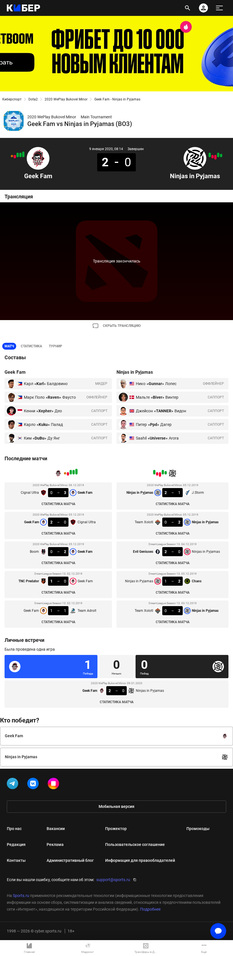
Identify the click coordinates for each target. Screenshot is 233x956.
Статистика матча (58, 504)
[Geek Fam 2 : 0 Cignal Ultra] (20, 155)
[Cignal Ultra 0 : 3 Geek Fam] (23, 154)
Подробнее (150, 909)
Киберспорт (12, 99)
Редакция (16, 844)
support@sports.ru (113, 879)
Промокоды (197, 828)
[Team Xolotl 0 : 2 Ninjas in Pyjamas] (210, 155)
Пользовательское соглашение (135, 844)
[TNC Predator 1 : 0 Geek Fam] (15, 156)
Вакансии (56, 828)
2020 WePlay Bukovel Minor (66, 99)
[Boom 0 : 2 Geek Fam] (17, 155)
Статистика (31, 346)
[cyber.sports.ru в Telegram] (13, 784)
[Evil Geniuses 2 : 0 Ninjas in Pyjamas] (215, 157)
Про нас (14, 828)
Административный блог (70, 860)
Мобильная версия (116, 806)
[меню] (219, 8)
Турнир (55, 346)
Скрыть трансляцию (122, 326)
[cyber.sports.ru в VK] (34, 784)
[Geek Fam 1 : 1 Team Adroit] (12, 156)
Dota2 (33, 99)
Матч (9, 346)
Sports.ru (21, 895)
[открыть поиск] (187, 8)
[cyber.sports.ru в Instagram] (54, 784)
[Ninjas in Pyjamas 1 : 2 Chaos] (212, 156)
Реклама (55, 844)
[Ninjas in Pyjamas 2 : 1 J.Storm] (221, 155)
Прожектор (116, 828)
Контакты (16, 860)
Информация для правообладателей (140, 860)
